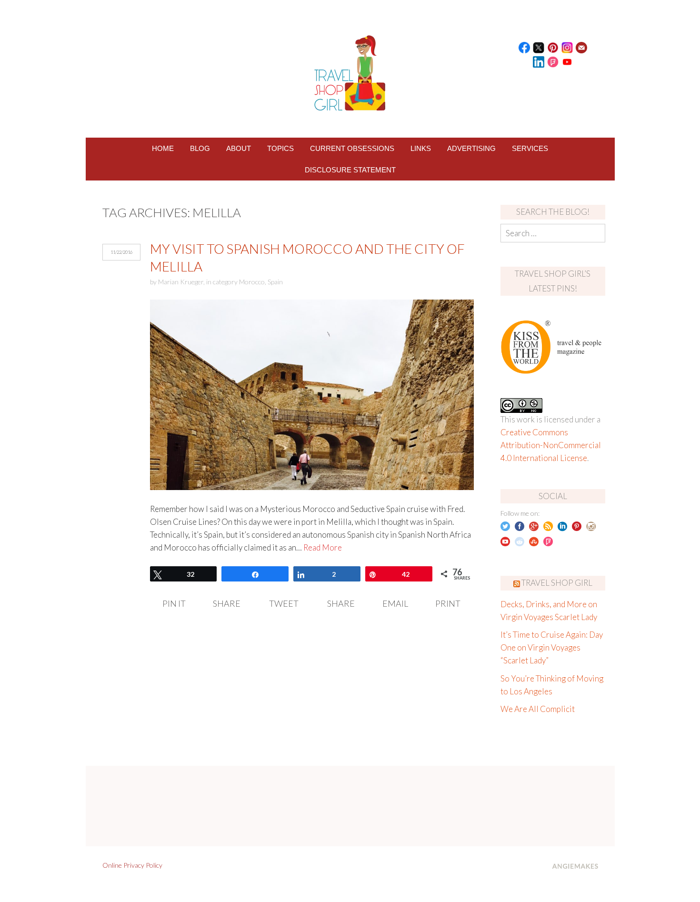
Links (420, 148)
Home (163, 148)
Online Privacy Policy (132, 865)
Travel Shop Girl (556, 583)
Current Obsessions (352, 148)
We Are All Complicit (537, 709)
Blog (200, 148)
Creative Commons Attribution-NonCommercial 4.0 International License (550, 445)
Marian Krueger (180, 282)
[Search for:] (552, 233)
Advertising (471, 148)
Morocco (252, 282)
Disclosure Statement (350, 170)
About (238, 148)
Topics (280, 148)
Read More (322, 547)
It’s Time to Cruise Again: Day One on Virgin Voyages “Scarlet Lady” (551, 647)
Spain (275, 282)
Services (530, 148)
